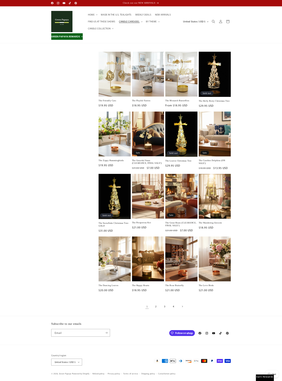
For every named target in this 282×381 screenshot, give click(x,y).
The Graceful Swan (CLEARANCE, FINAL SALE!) (147, 161)
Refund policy (98, 373)
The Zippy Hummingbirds (111, 160)
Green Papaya (65, 373)
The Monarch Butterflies (177, 100)
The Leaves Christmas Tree (178, 161)
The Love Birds (206, 285)
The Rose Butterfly (174, 285)
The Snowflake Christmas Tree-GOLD (114, 224)
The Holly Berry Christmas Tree (214, 101)
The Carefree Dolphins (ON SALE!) (212, 161)
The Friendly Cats (107, 100)
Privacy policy (114, 373)
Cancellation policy (166, 373)
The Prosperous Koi (141, 222)
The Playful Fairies (141, 100)
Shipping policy (148, 373)
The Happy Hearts (140, 285)
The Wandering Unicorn (210, 222)
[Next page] (182, 306)
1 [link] (147, 306)
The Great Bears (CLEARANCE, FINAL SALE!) (180, 224)
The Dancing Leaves (108, 285)
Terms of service (130, 373)
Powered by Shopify (80, 373)
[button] (92, 14)
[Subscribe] (106, 333)
